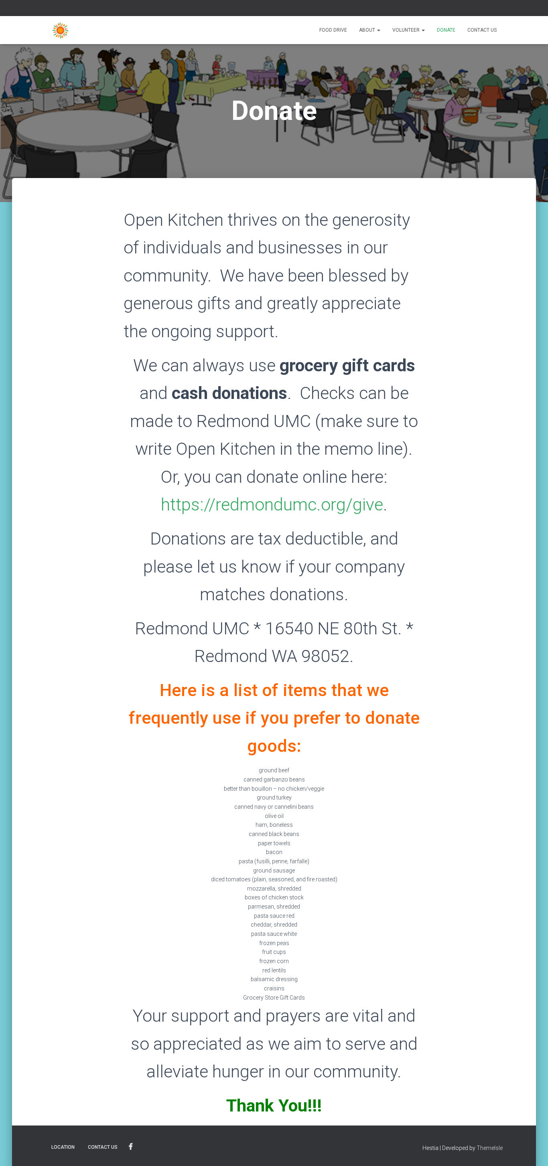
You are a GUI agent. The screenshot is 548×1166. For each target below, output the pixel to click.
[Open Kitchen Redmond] (60, 30)
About (367, 30)
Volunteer (406, 30)
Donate (446, 30)
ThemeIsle (490, 1148)
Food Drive (333, 30)
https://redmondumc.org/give (272, 504)
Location (63, 1147)
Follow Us (131, 1147)
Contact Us (482, 30)
